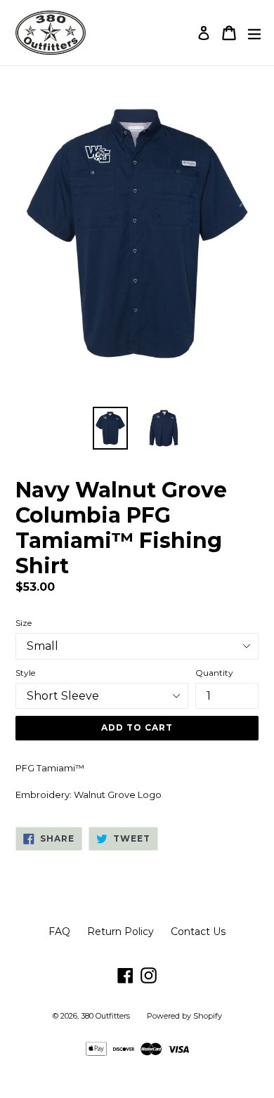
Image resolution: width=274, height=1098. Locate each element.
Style (25, 672)
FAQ (59, 931)
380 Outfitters (105, 1016)
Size (23, 622)
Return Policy (120, 931)
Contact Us (198, 931)
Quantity (214, 672)
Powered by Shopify (184, 1016)
